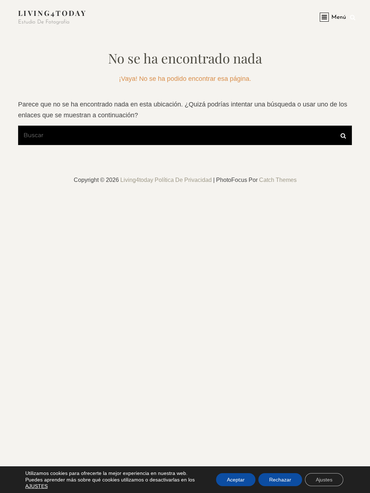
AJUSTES (36, 486)
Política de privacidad (183, 180)
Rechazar (280, 480)
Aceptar (236, 480)
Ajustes (324, 480)
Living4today (52, 13)
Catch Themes (278, 180)
